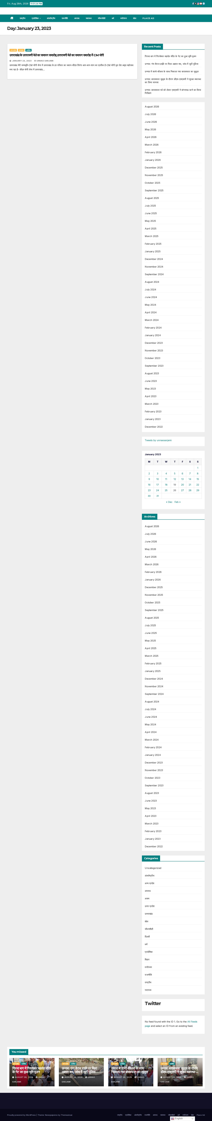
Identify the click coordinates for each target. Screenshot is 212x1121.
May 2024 (150, 304)
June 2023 (151, 381)
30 (149, 495)
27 (182, 490)
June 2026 (151, 121)
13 (182, 479)
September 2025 (154, 190)
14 (190, 479)
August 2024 (152, 281)
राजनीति (65, 18)
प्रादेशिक (35, 18)
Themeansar (66, 1115)
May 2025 (150, 220)
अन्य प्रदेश (149, 883)
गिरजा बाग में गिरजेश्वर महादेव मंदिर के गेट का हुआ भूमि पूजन (170, 56)
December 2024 (154, 259)
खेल (134, 18)
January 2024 (153, 335)
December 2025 (154, 167)
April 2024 (151, 312)
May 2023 (150, 388)
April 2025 (150, 228)
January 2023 (152, 419)
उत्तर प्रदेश (13, 50)
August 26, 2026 (24, 1077)
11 (166, 479)
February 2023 (153, 411)
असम (147, 898)
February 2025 (153, 243)
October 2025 (152, 182)
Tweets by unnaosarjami (158, 440)
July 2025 (150, 205)
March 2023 (151, 403)
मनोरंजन (123, 18)
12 (175, 479)
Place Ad (148, 18)
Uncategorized (153, 868)
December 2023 (154, 342)
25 (166, 490)
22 (197, 484)
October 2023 (152, 358)
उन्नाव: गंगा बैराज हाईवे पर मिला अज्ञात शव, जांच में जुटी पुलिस (171, 63)
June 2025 (151, 213)
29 (197, 490)
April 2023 (150, 396)
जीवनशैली (101, 18)
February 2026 (153, 152)
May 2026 (150, 129)
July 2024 (150, 289)
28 (190, 490)
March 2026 (151, 144)
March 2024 (152, 320)
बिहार (147, 959)
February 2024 (153, 327)
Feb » (178, 502)
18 (166, 484)
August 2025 (152, 198)
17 (157, 484)
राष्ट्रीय (23, 18)
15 (198, 479)
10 (157, 479)
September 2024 (154, 274)
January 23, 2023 (22, 61)
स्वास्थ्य (89, 18)
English (178, 1118)
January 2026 (153, 159)
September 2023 (154, 365)
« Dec (169, 502)
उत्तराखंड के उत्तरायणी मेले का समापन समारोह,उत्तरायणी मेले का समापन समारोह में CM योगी (57, 55)
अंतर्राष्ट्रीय (51, 18)
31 (157, 495)
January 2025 (152, 251)
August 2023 (152, 373)
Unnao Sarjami (45, 61)
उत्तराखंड (21, 50)
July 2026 (150, 114)
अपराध (76, 18)
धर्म (113, 18)
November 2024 (154, 266)
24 (157, 490)
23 (149, 490)
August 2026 (152, 106)
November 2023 (154, 350)
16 (149, 484)
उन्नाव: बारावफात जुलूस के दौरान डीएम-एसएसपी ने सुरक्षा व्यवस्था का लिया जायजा (180, 1072)
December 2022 (154, 426)
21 (190, 484)
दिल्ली (147, 936)
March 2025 (151, 236)
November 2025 (154, 175)
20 (182, 484)
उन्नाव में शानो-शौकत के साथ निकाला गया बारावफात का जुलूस (171, 71)
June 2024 (151, 297)
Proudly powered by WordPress (21, 1115)
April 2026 (150, 137)
